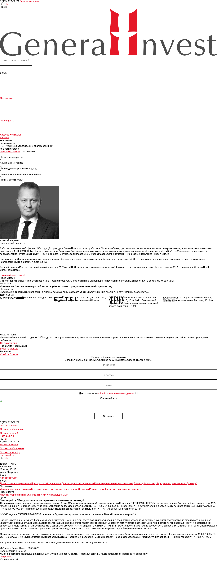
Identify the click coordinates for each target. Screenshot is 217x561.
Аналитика (6, 90)
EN (6, 4)
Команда (5, 104)
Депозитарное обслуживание (16, 81)
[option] (27, 297)
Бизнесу (4, 87)
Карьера (4, 135)
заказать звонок (9, 425)
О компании (6, 98)
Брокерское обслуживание (14, 78)
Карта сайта (7, 436)
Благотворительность (12, 118)
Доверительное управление (15, 76)
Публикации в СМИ (10, 129)
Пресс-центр (7, 121)
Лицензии (5, 112)
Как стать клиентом (11, 107)
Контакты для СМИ (10, 132)
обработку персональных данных (116, 393)
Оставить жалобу (10, 433)
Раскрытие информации (13, 115)
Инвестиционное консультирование (19, 84)
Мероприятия (7, 126)
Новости (4, 123)
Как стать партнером (11, 109)
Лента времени (8, 343)
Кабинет (4, 138)
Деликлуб (5, 95)
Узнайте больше (9, 349)
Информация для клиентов (15, 93)
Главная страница (10, 152)
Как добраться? (9, 478)
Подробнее (6, 557)
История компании (10, 101)
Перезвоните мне (29, 1)
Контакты (15, 135)
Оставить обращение (12, 429)
